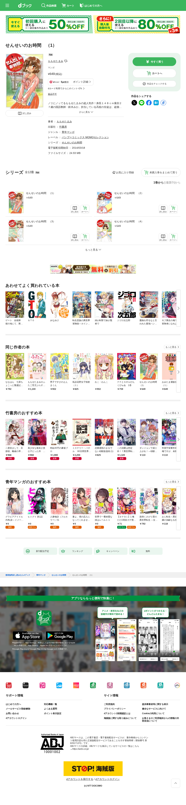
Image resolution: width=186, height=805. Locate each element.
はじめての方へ (13, 704)
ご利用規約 (109, 704)
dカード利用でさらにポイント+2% (65, 88)
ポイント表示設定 (52, 713)
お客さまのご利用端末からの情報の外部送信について (160, 719)
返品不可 (52, 94)
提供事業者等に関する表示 (155, 704)
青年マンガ (68, 132)
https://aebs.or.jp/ (80, 749)
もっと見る (170, 347)
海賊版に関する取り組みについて (120, 718)
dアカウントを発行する (79, 779)
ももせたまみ (55, 61)
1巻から (158, 182)
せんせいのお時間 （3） (40, 221)
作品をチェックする (157, 83)
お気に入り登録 (125, 172)
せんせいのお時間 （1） (40, 193)
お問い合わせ (12, 713)
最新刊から (173, 182)
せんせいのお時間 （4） (129, 221)
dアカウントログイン (16, 718)
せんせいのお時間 (72, 142)
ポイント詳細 (80, 81)
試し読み (27, 113)
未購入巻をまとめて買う (163, 172)
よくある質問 (50, 708)
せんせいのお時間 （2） (129, 193)
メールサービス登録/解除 (18, 708)
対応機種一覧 (50, 704)
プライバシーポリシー (115, 708)
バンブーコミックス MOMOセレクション (85, 137)
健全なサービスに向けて (154, 708)
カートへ (157, 73)
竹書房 (63, 126)
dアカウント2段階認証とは (117, 713)
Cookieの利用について (153, 713)
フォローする (66, 61)
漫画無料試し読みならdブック (17, 575)
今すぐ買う (157, 61)
